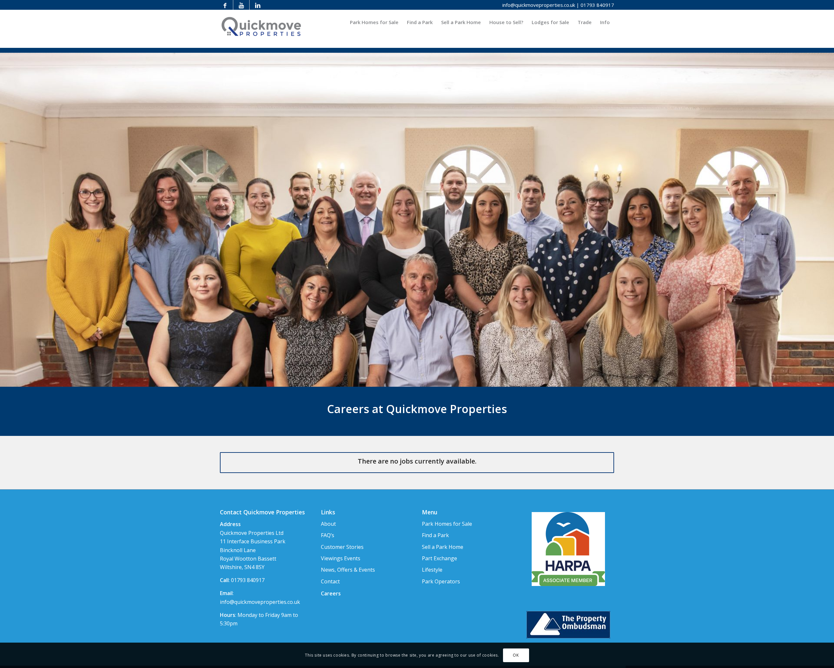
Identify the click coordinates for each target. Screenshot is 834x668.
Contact (330, 581)
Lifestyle (432, 569)
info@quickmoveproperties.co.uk (538, 5)
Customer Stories (342, 546)
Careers (331, 593)
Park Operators (441, 581)
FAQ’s (327, 535)
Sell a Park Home (442, 546)
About (328, 523)
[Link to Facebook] (225, 5)
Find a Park (435, 535)
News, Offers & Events (348, 569)
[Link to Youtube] (241, 5)
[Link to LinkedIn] (258, 5)
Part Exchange (439, 558)
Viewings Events (340, 558)
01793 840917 (597, 5)
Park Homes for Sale (447, 523)
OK (516, 655)
